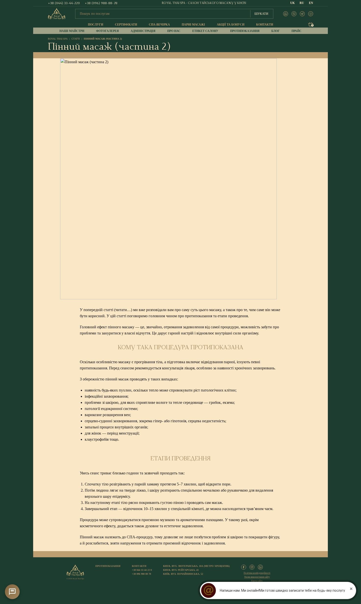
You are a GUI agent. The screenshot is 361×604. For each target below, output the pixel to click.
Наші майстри (71, 31)
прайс (297, 31)
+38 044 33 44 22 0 (142, 570)
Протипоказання (245, 31)
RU (302, 3)
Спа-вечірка (159, 24)
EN (311, 3)
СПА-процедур (140, 537)
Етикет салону (205, 31)
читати (121, 310)
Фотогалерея (107, 31)
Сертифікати (126, 24)
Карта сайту (257, 581)
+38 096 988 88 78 (141, 574)
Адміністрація (143, 31)
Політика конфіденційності (257, 573)
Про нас (173, 31)
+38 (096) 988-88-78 (101, 3)
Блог (275, 31)
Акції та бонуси (230, 24)
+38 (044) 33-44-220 (64, 3)
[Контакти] (12, 591)
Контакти (264, 24)
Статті (75, 38)
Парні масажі (193, 24)
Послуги (95, 24)
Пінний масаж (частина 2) (103, 38)
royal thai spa (58, 38)
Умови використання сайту (257, 577)
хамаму (153, 484)
